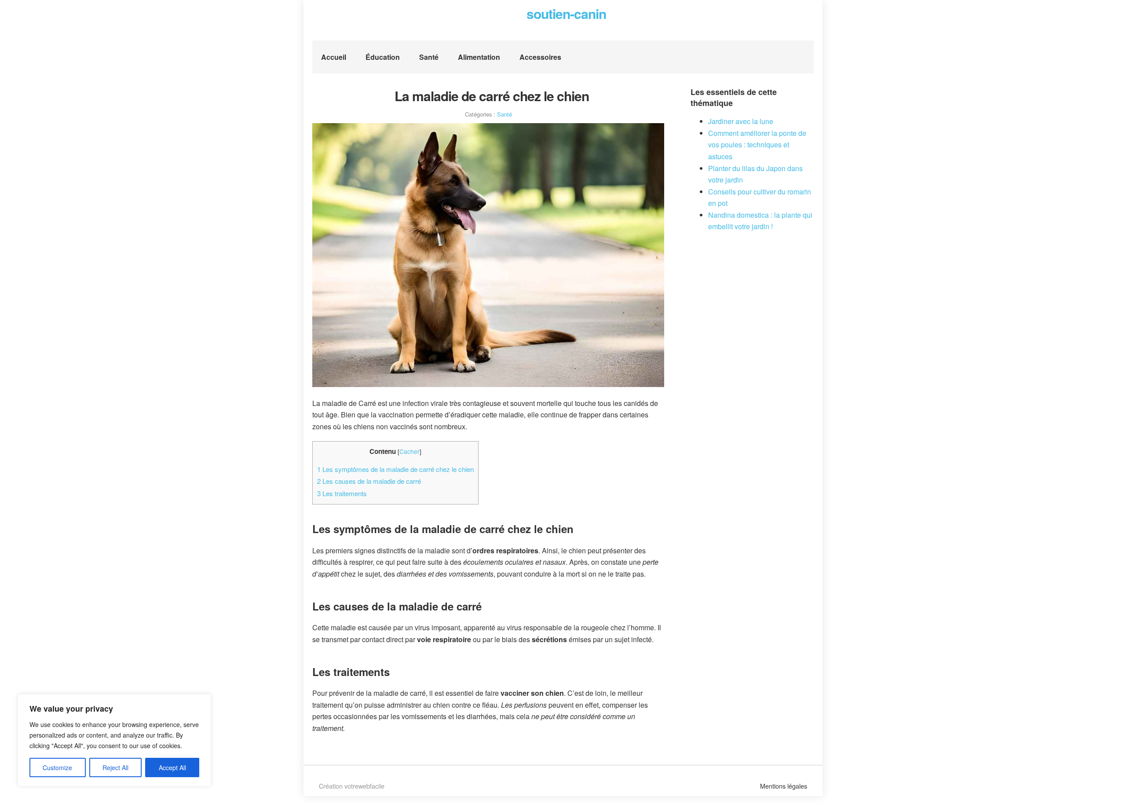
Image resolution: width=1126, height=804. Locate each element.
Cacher (409, 451)
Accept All (172, 767)
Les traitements (342, 493)
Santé (429, 57)
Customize (57, 767)
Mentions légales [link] (783, 785)
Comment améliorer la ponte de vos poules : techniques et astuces (757, 144)
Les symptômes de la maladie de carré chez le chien (395, 469)
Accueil (333, 57)
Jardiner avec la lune (740, 121)
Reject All (115, 767)
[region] (114, 740)
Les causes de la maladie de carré (369, 481)
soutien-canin (566, 13)
